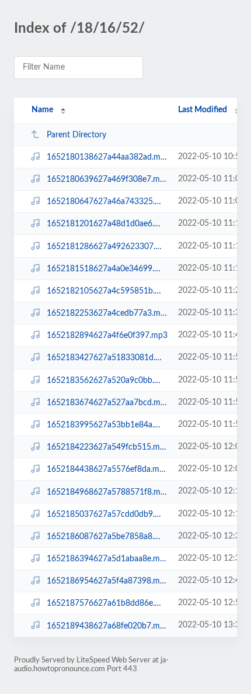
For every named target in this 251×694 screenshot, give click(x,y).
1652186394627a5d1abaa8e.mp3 (107, 559)
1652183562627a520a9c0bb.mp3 (107, 381)
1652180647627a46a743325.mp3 (107, 202)
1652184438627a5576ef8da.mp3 (107, 469)
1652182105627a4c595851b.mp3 (107, 291)
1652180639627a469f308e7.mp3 (107, 179)
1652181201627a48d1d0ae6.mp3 (107, 224)
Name (42, 110)
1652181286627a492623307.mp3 (107, 247)
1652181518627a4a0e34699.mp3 (107, 269)
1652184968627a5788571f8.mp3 (107, 492)
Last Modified (202, 110)
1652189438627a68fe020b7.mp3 (107, 626)
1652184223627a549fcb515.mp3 (107, 447)
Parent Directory (76, 135)
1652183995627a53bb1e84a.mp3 (107, 425)
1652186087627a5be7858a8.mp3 (107, 537)
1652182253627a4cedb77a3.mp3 (107, 313)
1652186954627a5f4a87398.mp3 (107, 581)
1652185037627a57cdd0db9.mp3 (107, 514)
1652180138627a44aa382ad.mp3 (107, 157)
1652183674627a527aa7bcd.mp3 (107, 403)
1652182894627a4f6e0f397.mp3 (107, 336)
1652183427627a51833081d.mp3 (107, 358)
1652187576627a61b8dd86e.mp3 (107, 603)
